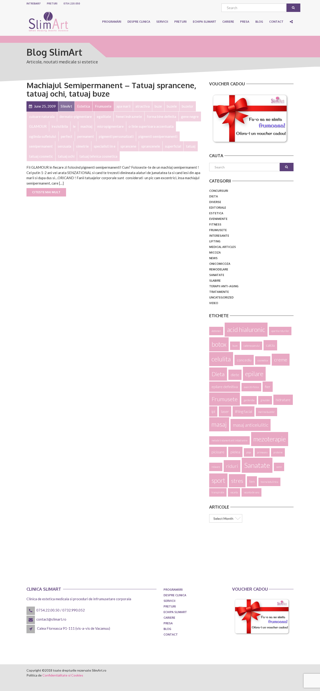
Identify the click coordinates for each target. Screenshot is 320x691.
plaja (248, 452)
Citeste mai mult (46, 192)
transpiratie (218, 492)
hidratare (283, 399)
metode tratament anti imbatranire (229, 440)
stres (237, 480)
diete (235, 374)
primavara (262, 452)
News (213, 258)
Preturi (52, 3)
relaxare (216, 466)
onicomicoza (219, 263)
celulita (221, 359)
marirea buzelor (266, 411)
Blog (167, 629)
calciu (270, 345)
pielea (235, 452)
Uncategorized (221, 297)
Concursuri (218, 191)
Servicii (162, 21)
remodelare (218, 269)
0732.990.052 (73, 610)
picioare (218, 452)
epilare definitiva (225, 386)
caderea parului (252, 345)
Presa (168, 623)
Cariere (169, 617)
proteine (278, 452)
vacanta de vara (251, 492)
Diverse (215, 202)
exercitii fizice (251, 387)
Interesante (219, 235)
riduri (232, 466)
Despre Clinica (138, 21)
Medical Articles (222, 247)
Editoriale (217, 207)
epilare (254, 374)
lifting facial (243, 411)
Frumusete (218, 230)
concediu (244, 360)
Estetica (216, 213)
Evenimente (218, 219)
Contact (171, 634)
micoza (215, 252)
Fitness (215, 224)
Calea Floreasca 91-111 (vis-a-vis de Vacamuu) (73, 628)
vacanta (234, 492)
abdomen (216, 330)
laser (225, 411)
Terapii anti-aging (223, 286)
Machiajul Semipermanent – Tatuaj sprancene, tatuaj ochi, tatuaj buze (111, 89)
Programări (111, 21)
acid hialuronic (246, 329)
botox (219, 344)
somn (279, 466)
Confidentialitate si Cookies (62, 675)
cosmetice (262, 360)
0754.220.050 (71, 3)
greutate (265, 400)
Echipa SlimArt (204, 21)
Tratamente (219, 292)
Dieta (213, 196)
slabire (215, 280)
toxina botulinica (269, 481)
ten (252, 481)
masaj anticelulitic (250, 425)
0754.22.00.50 (48, 610)
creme (280, 359)
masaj (219, 424)
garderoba (249, 400)
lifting (214, 241)
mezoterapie (269, 439)
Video (213, 303)
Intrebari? (33, 3)
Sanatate (216, 275)
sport (218, 480)
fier (267, 386)
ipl (213, 411)
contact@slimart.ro (51, 619)
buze (235, 345)
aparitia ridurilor (280, 330)
